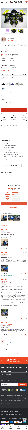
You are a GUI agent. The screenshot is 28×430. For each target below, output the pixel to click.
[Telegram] (13, 125)
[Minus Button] (2, 102)
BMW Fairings (13, 414)
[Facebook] (1, 125)
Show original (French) (7, 275)
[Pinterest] (7, 125)
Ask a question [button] (14, 207)
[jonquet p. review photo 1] (4, 268)
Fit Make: (3, 58)
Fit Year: (2, 63)
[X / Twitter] (4, 125)
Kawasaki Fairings (15, 413)
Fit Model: (3, 60)
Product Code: (4, 67)
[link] (3, 25)
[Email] (16, 125)
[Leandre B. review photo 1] (4, 242)
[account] (22, 1)
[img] (4, 229)
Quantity (3, 99)
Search (20, 414)
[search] (6, 2)
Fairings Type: (4, 55)
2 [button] (13, 353)
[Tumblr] (10, 125)
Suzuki (12, 58)
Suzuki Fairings (14, 411)
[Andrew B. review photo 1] (4, 312)
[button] (4, 54)
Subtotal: (3, 106)
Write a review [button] (14, 203)
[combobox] (14, 74)
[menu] (2, 2)
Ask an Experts (11, 40)
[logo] (16, 2)
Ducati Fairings (5, 414)
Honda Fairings (5, 411)
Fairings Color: (4, 65)
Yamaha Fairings (5, 413)
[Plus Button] (10, 102)
